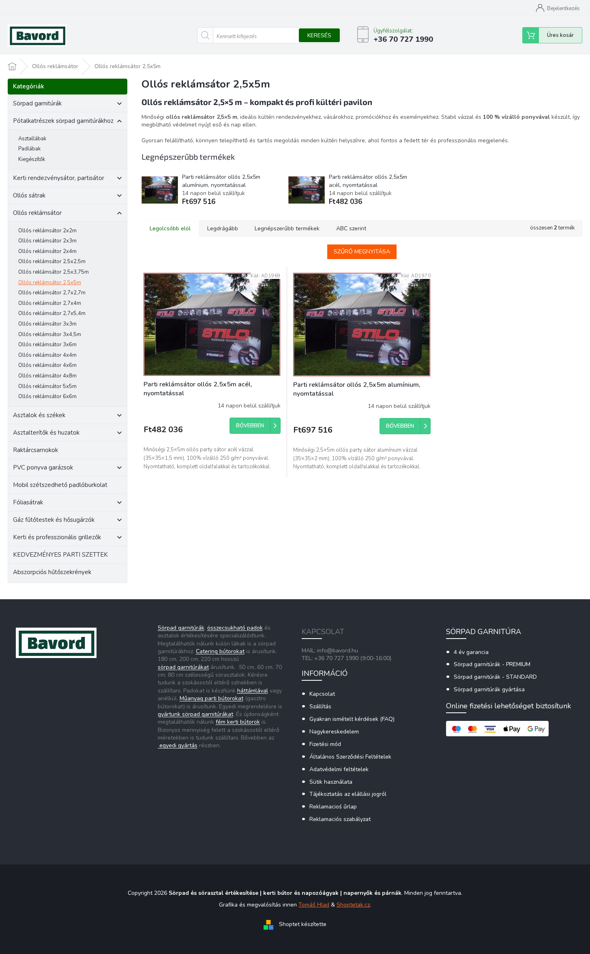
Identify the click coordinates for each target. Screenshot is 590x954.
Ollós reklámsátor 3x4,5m (49, 334)
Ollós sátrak (29, 195)
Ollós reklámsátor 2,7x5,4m (52, 313)
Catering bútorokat (220, 651)
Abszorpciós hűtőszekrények (52, 572)
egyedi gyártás (177, 745)
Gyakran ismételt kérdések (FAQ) (352, 719)
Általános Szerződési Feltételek (350, 757)
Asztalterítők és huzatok (46, 433)
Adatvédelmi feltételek (339, 769)
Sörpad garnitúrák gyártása (489, 689)
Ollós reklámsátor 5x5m (47, 386)
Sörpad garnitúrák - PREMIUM (492, 664)
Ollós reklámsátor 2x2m (47, 230)
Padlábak (29, 148)
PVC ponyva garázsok (43, 467)
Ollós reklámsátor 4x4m (47, 355)
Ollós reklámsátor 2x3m (47, 240)
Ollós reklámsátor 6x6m (47, 396)
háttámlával (252, 691)
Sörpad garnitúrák (37, 103)
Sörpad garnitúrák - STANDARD (495, 677)
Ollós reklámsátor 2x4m (47, 251)
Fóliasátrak (28, 502)
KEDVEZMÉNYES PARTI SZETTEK (60, 555)
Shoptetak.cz (353, 905)
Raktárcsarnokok (35, 450)
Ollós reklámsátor (37, 213)
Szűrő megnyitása (362, 251)
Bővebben (250, 425)
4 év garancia (471, 652)
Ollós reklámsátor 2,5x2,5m (52, 261)
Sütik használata (330, 782)
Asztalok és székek (39, 415)
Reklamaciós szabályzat (340, 819)
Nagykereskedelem (334, 731)
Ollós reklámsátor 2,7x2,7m (52, 292)
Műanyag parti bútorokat (211, 698)
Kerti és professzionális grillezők (57, 537)
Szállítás (320, 706)
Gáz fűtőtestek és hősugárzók (53, 520)
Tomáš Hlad (313, 905)
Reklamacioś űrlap (333, 806)
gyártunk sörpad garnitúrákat (195, 714)
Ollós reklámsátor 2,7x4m (49, 303)
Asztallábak (32, 138)
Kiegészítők (31, 159)
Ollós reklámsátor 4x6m (47, 365)
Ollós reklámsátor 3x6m (47, 344)
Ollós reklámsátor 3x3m (47, 324)
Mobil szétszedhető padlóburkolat (60, 485)
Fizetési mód (325, 744)
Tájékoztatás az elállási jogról (347, 794)
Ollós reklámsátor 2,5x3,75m (53, 272)
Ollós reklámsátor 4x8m (47, 375)
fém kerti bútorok (238, 722)
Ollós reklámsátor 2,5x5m (49, 282)
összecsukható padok (235, 628)
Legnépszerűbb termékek (287, 228)
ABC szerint (351, 228)
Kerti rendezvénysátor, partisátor (58, 178)
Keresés (319, 35)
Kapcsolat (322, 694)
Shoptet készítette (302, 924)
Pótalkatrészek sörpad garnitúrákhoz (63, 121)
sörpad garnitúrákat (183, 667)
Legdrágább (222, 228)
